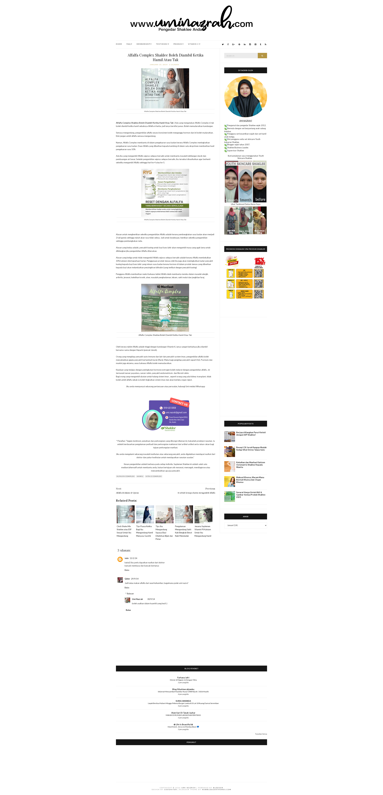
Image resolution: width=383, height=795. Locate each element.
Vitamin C (193, 44)
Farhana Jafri (183, 677)
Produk (178, 44)
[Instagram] (250, 44)
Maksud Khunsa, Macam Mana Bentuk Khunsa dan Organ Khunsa (250, 479)
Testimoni (162, 44)
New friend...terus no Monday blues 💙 (183, 727)
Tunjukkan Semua (261, 734)
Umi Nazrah (137, 599)
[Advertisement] (245, 367)
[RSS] (265, 44)
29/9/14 (135, 579)
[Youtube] (255, 44)
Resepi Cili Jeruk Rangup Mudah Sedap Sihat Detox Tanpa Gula (251, 448)
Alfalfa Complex (125, 476)
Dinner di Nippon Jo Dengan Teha (183, 680)
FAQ (129, 44)
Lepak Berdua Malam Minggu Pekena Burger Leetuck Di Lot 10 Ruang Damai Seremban (183, 703)
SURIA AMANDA (183, 701)
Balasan (130, 593)
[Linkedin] (244, 44)
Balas (127, 570)
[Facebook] (228, 44)
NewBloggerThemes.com (216, 789)
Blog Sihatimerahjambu (183, 689)
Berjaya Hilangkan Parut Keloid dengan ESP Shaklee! (251, 433)
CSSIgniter (170, 789)
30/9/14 (151, 599)
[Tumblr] (260, 44)
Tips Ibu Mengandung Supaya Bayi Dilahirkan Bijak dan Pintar (164, 532)
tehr (127, 558)
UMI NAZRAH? (245, 121)
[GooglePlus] (233, 44)
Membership (143, 44)
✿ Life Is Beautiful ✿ (183, 724)
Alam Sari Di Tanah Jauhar (183, 713)
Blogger (218, 788)
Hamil (140, 476)
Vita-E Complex (154, 476)
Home (119, 44)
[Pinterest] (239, 44)
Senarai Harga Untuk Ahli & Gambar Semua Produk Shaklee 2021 (250, 494)
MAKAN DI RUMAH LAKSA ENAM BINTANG (183, 715)
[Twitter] (222, 44)
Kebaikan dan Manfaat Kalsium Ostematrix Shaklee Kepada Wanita (250, 464)
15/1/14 (133, 558)
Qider (127, 579)
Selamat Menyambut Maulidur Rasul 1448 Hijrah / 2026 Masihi (183, 691)
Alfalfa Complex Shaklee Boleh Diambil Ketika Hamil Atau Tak (165, 57)
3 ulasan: (174, 64)
